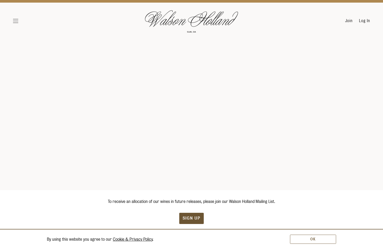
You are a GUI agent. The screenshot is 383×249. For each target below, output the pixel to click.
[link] (132, 239)
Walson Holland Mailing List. (252, 201)
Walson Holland (191, 23)
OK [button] (313, 239)
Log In (364, 20)
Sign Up (191, 218)
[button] (21, 21)
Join (349, 20)
